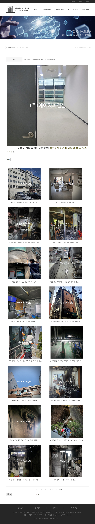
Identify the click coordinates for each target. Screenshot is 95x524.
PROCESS (60, 9)
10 (56, 489)
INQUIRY (85, 9)
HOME (37, 9)
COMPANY (48, 9)
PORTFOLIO (73, 9)
